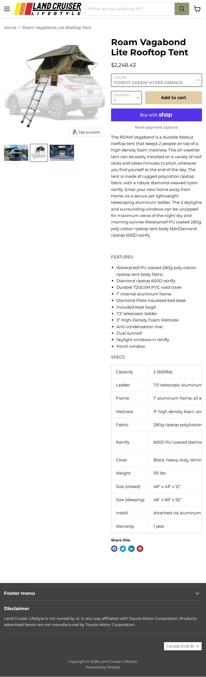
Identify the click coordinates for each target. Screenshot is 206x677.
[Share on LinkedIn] (131, 548)
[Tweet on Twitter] (123, 548)
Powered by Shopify (103, 667)
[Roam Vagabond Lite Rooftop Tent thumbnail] (16, 152)
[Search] (182, 9)
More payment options (156, 127)
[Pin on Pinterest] (140, 548)
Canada (180, 646)
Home (10, 27)
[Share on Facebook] (114, 548)
